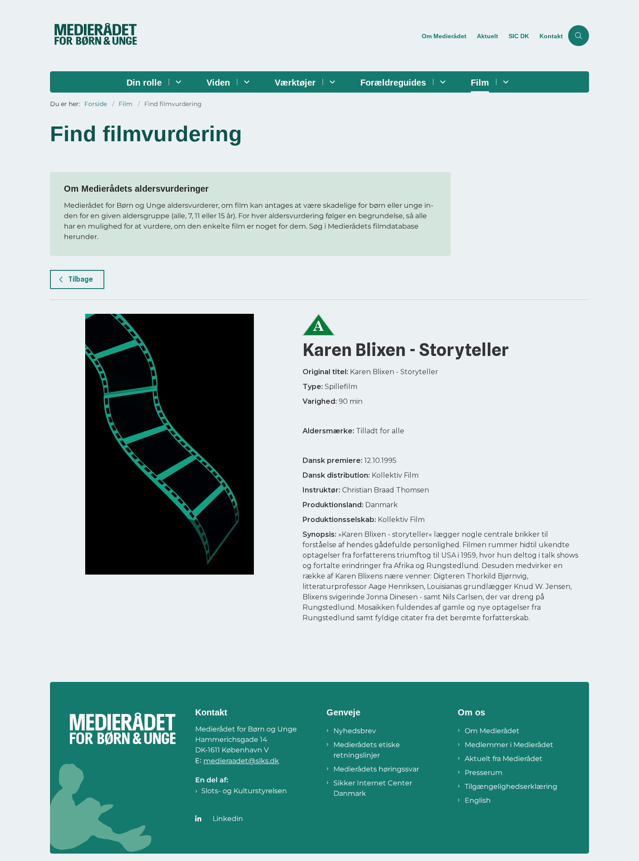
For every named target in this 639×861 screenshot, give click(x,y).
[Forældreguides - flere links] (441, 82)
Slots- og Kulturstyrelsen (244, 791)
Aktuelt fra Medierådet (503, 759)
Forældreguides (393, 82)
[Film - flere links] (504, 82)
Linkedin (228, 818)
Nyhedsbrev (354, 731)
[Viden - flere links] (245, 82)
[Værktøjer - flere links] (331, 82)
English (478, 800)
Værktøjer (295, 82)
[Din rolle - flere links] (177, 82)
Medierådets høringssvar (376, 769)
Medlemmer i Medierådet (509, 745)
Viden (218, 82)
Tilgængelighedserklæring (511, 786)
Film (480, 82)
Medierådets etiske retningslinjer (366, 750)
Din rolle (144, 82)
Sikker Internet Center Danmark (372, 788)
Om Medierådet (492, 731)
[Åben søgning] (578, 35)
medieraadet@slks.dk (241, 761)
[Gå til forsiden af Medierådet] (233, 35)
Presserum (484, 772)
